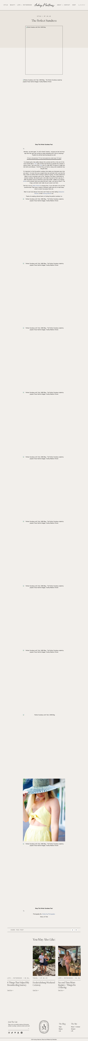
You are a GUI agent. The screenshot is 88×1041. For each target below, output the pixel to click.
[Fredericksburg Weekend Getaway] (44, 961)
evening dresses (47, 193)
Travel (35, 978)
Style (39, 16)
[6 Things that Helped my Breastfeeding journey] (18, 961)
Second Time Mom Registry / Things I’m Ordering (67, 985)
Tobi (41, 165)
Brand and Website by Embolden (49, 1039)
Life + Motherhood (14, 978)
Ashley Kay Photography (48, 914)
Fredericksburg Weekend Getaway (44, 983)
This (35, 163)
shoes (24, 181)
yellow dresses (36, 185)
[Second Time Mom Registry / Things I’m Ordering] (69, 961)
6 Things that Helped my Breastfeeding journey (18, 983)
